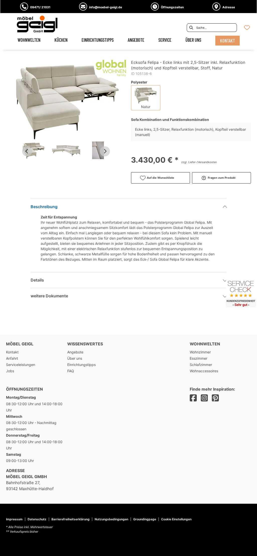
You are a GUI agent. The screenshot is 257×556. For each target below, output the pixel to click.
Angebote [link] (75, 352)
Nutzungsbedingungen (111, 519)
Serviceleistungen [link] (20, 364)
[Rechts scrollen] (105, 151)
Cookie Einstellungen (176, 519)
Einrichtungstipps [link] (81, 364)
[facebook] (193, 398)
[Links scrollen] (27, 151)
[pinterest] (215, 398)
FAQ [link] (70, 371)
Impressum (14, 519)
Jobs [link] (10, 371)
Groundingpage (144, 519)
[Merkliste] (247, 28)
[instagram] (204, 398)
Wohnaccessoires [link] (204, 371)
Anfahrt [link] (12, 358)
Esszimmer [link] (198, 358)
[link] (29, 40)
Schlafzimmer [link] (201, 364)
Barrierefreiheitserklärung (70, 519)
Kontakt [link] (12, 352)
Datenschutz (37, 519)
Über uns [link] (74, 358)
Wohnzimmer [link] (200, 352)
